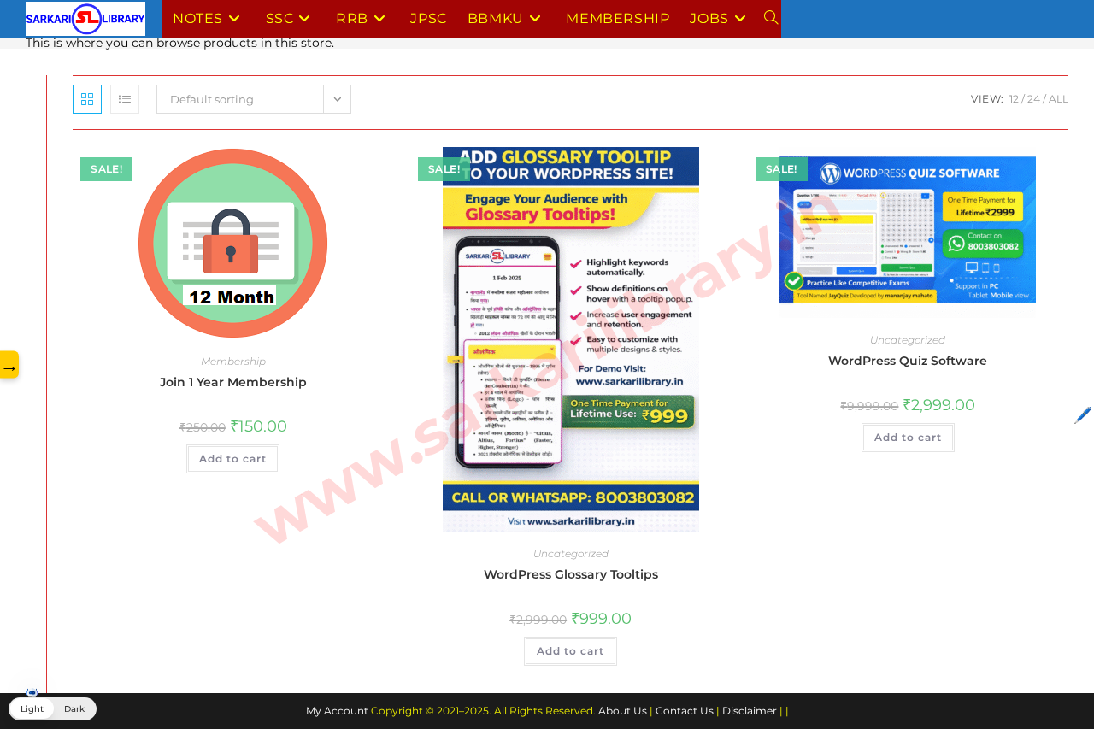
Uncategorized (571, 553)
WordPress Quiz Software (907, 360)
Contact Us (685, 710)
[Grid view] (87, 99)
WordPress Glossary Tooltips (571, 574)
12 (1014, 98)
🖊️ (1082, 415)
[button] (53, 708)
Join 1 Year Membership (233, 382)
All (1058, 98)
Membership (233, 361)
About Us (622, 710)
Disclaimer (749, 710)
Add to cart (233, 458)
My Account (337, 710)
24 (1033, 98)
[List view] (124, 99)
